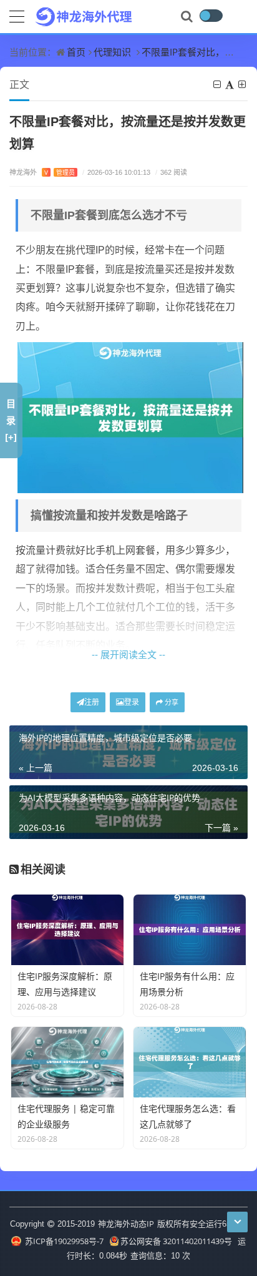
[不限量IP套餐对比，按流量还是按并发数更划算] (130, 416)
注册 (91, 702)
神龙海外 (42, 172)
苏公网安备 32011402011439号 (176, 1241)
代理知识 (112, 52)
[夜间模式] (211, 15)
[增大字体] (243, 84)
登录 (131, 702)
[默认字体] (230, 84)
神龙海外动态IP (126, 1223)
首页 (76, 52)
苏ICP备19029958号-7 (63, 1241)
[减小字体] (218, 84)
